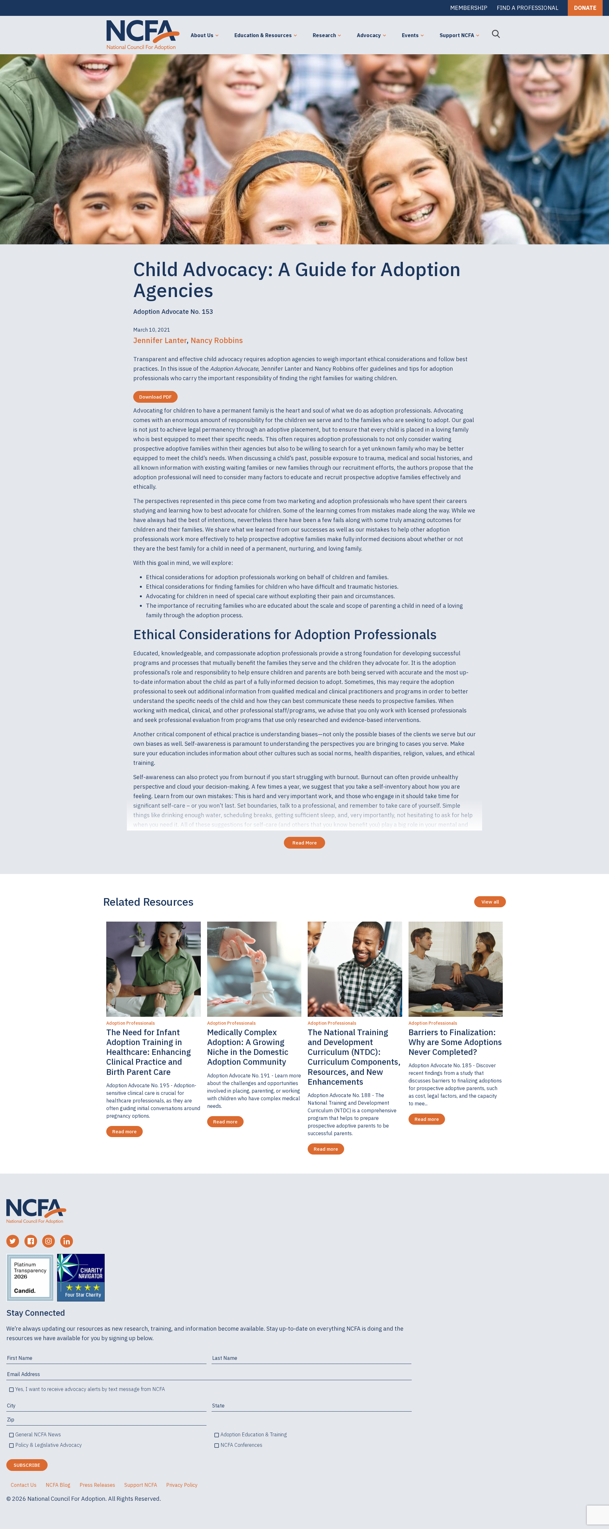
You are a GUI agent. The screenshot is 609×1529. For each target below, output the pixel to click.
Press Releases (97, 1485)
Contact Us (23, 1485)
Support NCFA (457, 35)
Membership (468, 7)
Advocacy (369, 35)
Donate (585, 7)
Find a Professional (527, 7)
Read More (304, 843)
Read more (124, 1132)
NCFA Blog (58, 1485)
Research (324, 35)
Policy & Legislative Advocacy (48, 1445)
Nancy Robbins (217, 340)
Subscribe (27, 1465)
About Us (202, 35)
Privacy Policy (182, 1485)
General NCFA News (38, 1434)
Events (410, 35)
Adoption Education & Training (253, 1434)
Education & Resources (263, 35)
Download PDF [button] (155, 397)
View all (490, 902)
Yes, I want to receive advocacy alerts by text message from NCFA (90, 1389)
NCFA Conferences (241, 1445)
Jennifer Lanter (160, 340)
